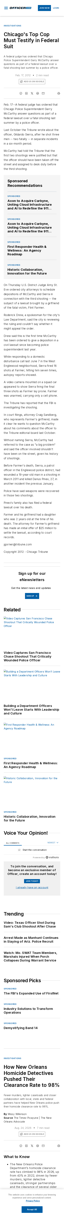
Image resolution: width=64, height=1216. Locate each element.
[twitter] (32, 93)
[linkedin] (26, 93)
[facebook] (20, 93)
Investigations (12, 26)
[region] (32, 850)
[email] (43, 93)
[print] (58, 93)
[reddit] (37, 93)
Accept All (32, 1209)
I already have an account (32, 887)
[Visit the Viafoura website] (52, 857)
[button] (6, 8)
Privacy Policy (33, 1201)
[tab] (13, 842)
